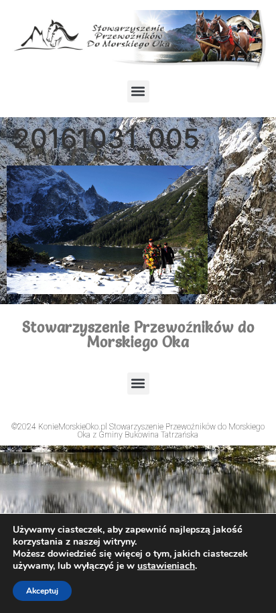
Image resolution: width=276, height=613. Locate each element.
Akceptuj (42, 591)
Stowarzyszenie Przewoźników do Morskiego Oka (138, 334)
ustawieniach (166, 566)
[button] (138, 91)
